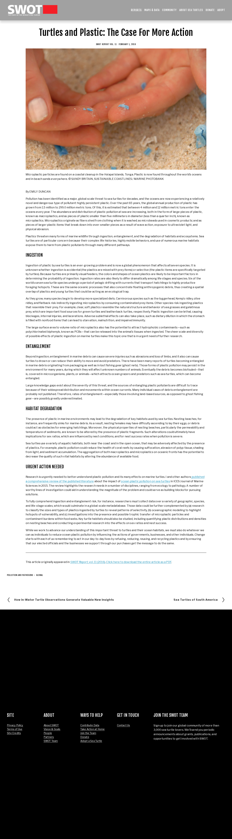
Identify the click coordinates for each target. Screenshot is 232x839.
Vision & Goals (52, 729)
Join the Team (88, 733)
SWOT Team (51, 740)
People (48, 733)
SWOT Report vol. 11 (106, 44)
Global (39, 575)
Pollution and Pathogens (20, 575)
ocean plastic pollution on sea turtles (145, 481)
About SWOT (51, 725)
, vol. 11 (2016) (87, 562)
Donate (210, 10)
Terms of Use (14, 729)
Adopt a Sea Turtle (91, 740)
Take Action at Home (92, 729)
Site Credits (14, 733)
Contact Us (123, 725)
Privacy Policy (15, 725)
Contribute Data (89, 725)
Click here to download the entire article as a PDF (138, 562)
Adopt (221, 10)
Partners (49, 737)
